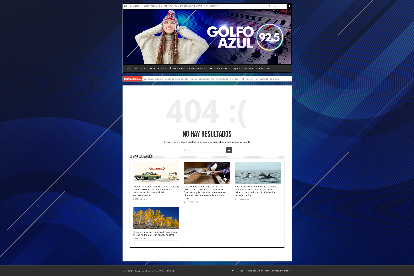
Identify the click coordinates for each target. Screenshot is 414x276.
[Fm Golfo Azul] (207, 37)
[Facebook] (269, 6)
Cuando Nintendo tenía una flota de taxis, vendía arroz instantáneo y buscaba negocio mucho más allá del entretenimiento (156, 191)
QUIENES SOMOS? (222, 68)
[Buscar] (289, 6)
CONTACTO (264, 68)
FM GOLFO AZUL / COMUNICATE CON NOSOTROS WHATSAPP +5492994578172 (182, 6)
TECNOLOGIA (179, 68)
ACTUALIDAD (159, 68)
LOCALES (142, 68)
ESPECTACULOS (197, 68)
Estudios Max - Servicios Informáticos (274, 271)
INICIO (128, 68)
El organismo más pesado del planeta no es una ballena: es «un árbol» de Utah (155, 233)
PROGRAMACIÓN (245, 68)
